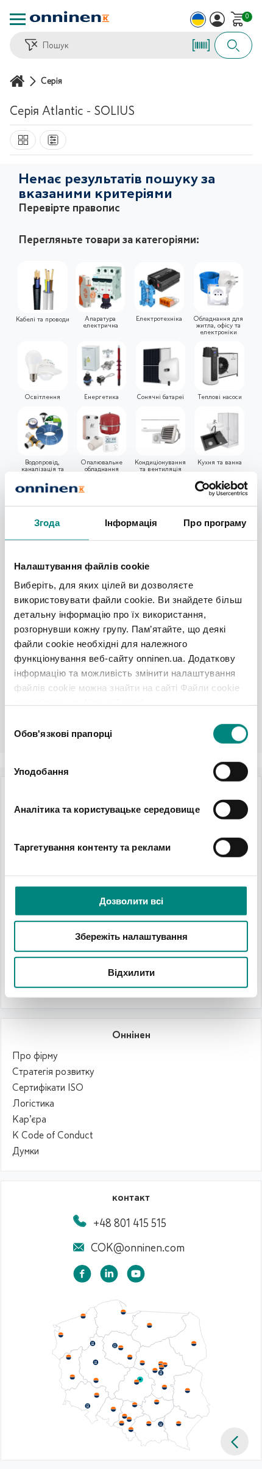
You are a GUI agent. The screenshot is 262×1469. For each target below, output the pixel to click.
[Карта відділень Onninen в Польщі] (131, 1448)
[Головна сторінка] (19, 81)
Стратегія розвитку (53, 1072)
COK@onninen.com (138, 1248)
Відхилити (131, 972)
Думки (25, 1151)
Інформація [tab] (131, 522)
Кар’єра (29, 1119)
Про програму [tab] (214, 522)
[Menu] (18, 19)
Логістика (33, 1103)
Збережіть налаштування (131, 936)
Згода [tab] (47, 522)
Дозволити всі (131, 900)
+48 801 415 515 (129, 1223)
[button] (234, 1441)
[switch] (230, 771)
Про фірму (35, 1056)
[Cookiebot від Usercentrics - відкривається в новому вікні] (194, 489)
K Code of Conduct (52, 1135)
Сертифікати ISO (47, 1088)
